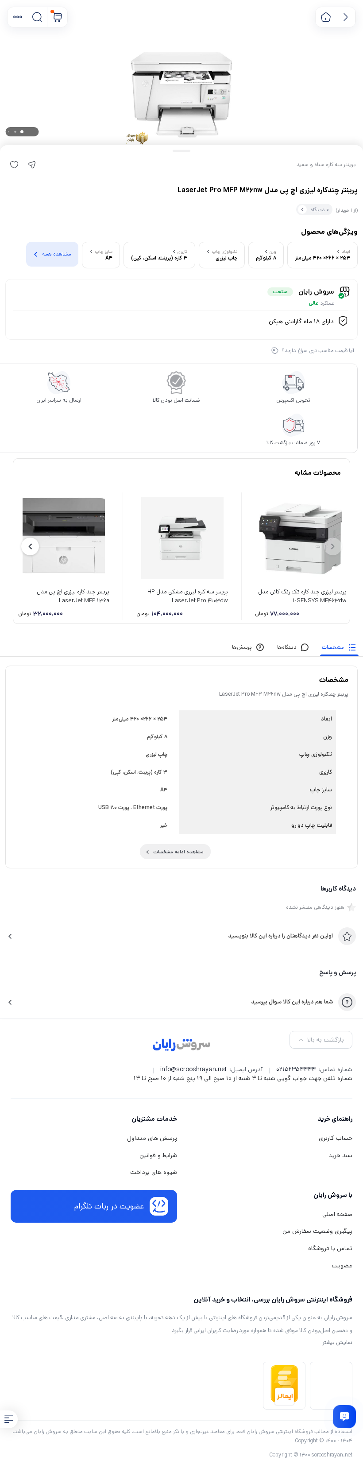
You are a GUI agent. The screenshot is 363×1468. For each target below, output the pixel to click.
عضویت (342, 1265)
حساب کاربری (335, 1138)
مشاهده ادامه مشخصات (178, 852)
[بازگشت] (345, 17)
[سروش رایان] (182, 1045)
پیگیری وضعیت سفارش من (317, 1231)
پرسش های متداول (152, 1138)
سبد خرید (340, 1155)
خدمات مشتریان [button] (154, 1118)
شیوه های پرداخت (153, 1172)
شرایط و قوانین (158, 1155)
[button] (17, 17)
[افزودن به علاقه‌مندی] (14, 165)
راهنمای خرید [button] (334, 1118)
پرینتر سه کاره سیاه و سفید (326, 164)
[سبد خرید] (57, 17)
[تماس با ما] (344, 1416)
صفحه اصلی (337, 1214)
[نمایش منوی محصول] (9, 1419)
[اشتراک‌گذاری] (32, 165)
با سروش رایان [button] (332, 1195)
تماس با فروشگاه (330, 1248)
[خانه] (326, 17)
